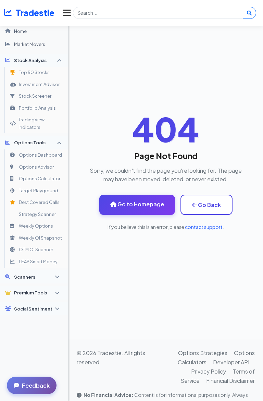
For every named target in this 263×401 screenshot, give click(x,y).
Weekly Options (36, 226)
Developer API (231, 362)
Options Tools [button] (30, 142)
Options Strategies (202, 352)
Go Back (209, 204)
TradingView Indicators (31, 123)
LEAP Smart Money (38, 261)
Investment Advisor (39, 84)
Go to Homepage (140, 204)
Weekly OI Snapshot (40, 238)
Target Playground (38, 190)
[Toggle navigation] (65, 13)
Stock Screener (35, 96)
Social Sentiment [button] (33, 309)
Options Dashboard (40, 155)
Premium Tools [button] (30, 292)
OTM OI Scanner (36, 249)
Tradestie (35, 13)
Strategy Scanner (37, 214)
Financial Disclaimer (230, 380)
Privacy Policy (208, 371)
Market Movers (29, 44)
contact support (204, 227)
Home (20, 31)
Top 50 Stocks (34, 72)
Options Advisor (36, 167)
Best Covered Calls (39, 202)
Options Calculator (39, 178)
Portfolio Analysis (37, 108)
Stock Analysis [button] (30, 60)
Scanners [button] (24, 277)
